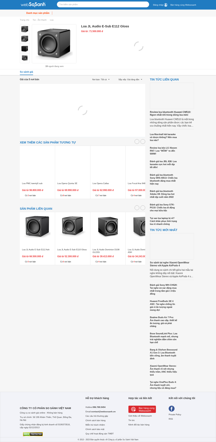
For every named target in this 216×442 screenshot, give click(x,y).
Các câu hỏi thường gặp (97, 416)
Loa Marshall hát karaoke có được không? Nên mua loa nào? (163, 137)
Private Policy (175, 414)
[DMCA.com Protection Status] (33, 434)
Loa (51, 20)
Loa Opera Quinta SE (67, 183)
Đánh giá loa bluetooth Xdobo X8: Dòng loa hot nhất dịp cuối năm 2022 (162, 194)
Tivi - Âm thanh (40, 20)
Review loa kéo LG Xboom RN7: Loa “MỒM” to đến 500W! (163, 151)
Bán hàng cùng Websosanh (183, 5)
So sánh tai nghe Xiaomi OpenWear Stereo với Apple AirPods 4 (169, 264)
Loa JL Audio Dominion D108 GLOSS (106, 250)
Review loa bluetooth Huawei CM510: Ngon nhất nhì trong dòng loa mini (170, 113)
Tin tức (131, 420)
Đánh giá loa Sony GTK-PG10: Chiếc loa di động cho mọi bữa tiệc (162, 207)
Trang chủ (24, 20)
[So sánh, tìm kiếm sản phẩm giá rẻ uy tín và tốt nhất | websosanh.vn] (33, 4)
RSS (171, 419)
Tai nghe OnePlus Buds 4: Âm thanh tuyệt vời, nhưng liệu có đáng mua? (163, 385)
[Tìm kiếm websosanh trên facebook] (172, 409)
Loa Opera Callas (101, 183)
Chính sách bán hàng (96, 420)
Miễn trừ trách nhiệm (95, 425)
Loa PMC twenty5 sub (32, 183)
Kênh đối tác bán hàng (138, 424)
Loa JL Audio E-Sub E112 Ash (36, 249)
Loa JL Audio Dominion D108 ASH (141, 250)
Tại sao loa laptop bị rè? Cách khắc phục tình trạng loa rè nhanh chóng (163, 221)
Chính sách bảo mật (95, 429)
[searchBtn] (145, 4)
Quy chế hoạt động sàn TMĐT (100, 433)
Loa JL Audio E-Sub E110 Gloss (72, 249)
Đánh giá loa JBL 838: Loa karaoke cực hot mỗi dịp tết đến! (163, 164)
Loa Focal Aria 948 (136, 183)
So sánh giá (26, 72)
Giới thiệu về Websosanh (140, 416)
